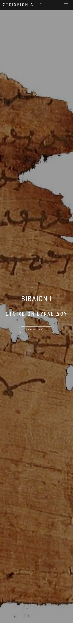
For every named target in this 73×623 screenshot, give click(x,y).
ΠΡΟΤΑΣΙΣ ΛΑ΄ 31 (36, 329)
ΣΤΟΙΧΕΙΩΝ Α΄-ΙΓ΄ (23, 4)
